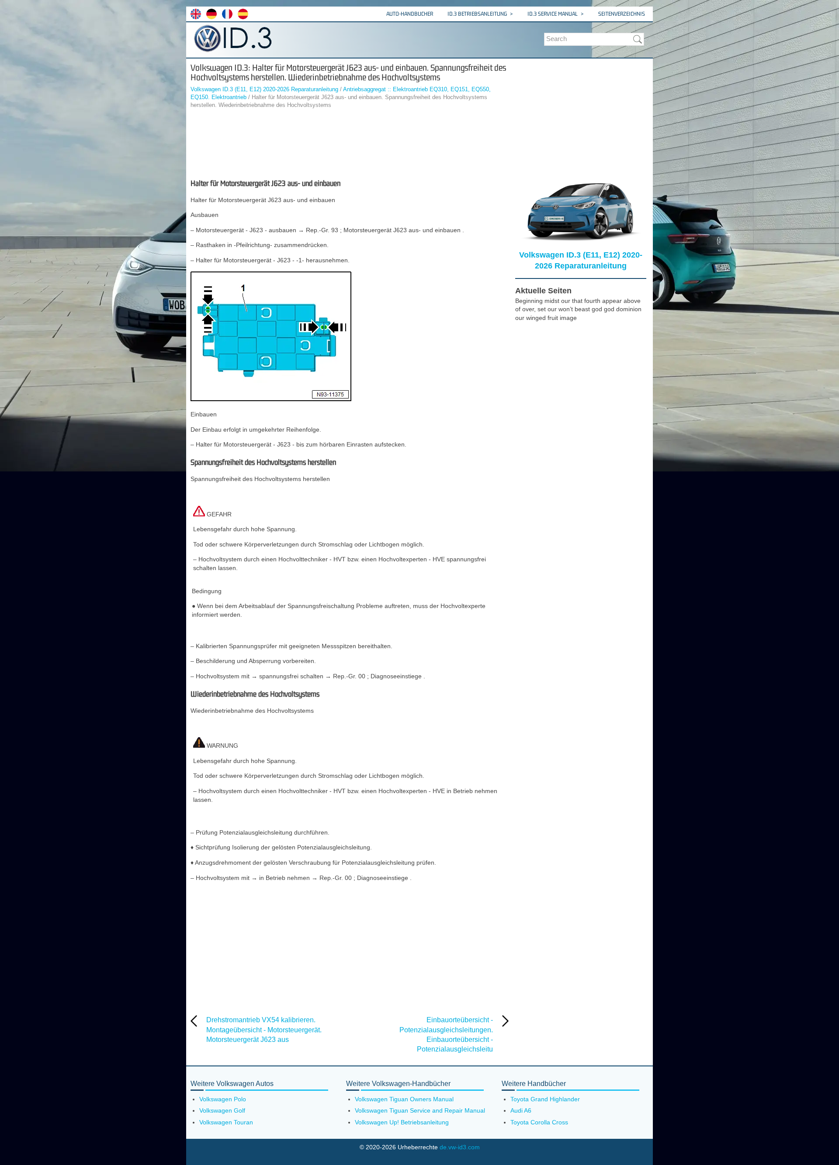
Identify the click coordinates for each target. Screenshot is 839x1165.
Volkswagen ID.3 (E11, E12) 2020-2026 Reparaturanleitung (264, 89)
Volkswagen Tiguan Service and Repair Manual (420, 1110)
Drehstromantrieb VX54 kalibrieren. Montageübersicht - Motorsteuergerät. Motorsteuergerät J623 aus (264, 1029)
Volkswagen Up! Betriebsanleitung (402, 1122)
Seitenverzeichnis (621, 13)
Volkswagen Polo (222, 1099)
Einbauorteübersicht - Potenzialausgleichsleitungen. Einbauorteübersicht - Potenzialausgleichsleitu (446, 1034)
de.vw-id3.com (460, 1147)
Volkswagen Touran (226, 1122)
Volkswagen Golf (222, 1110)
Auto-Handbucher (409, 13)
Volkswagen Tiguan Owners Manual (404, 1099)
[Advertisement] (350, 144)
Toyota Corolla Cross (539, 1122)
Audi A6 (520, 1110)
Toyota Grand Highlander (545, 1099)
